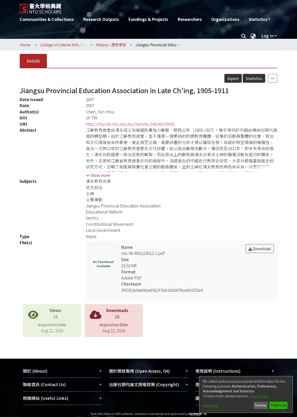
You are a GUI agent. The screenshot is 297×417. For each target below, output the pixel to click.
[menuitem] (259, 19)
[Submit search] (243, 36)
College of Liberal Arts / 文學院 (63, 44)
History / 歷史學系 (111, 44)
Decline (260, 405)
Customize (210, 405)
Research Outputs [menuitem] (101, 19)
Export (233, 78)
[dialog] (246, 394)
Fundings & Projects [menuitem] (148, 19)
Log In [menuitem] (267, 36)
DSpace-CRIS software (118, 413)
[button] (98, 175)
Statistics (254, 78)
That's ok (278, 405)
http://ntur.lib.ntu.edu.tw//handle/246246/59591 (130, 124)
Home (25, 44)
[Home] (123, 6)
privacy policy (258, 396)
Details (33, 61)
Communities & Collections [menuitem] (47, 19)
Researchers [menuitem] (190, 19)
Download (261, 248)
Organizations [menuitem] (225, 19)
